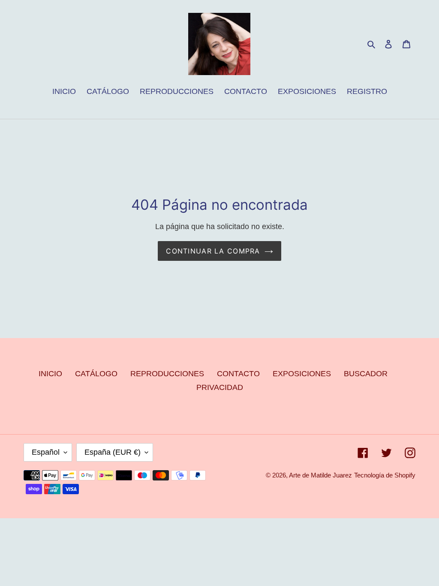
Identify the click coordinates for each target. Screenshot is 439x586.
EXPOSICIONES (302, 373)
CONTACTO (238, 373)
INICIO (50, 373)
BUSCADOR (366, 373)
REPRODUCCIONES (167, 373)
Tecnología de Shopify (384, 475)
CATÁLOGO (96, 373)
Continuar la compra (213, 251)
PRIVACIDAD (219, 387)
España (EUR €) (112, 452)
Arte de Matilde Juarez (320, 475)
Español (46, 452)
